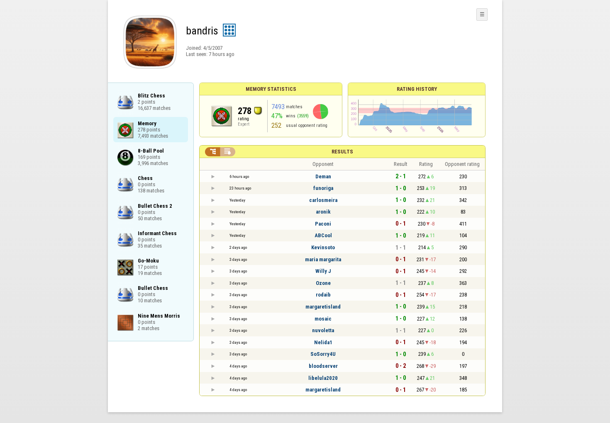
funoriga (323, 188)
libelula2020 (323, 378)
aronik (323, 212)
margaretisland (323, 307)
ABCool (323, 235)
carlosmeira (323, 200)
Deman (323, 176)
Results (342, 151)
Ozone (323, 283)
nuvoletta (323, 330)
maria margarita (323, 259)
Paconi (323, 224)
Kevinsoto (323, 247)
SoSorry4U (323, 354)
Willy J (323, 271)
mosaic (323, 319)
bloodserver (323, 366)
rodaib (323, 295)
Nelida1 (323, 342)
